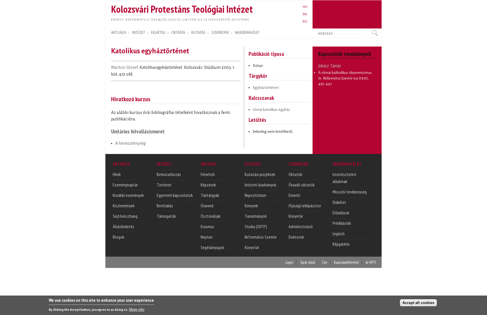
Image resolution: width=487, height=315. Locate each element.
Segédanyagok (212, 247)
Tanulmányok (256, 216)
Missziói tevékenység (350, 192)
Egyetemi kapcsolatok (175, 195)
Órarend (207, 205)
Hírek (117, 174)
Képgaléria (341, 244)
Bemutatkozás (169, 174)
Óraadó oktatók (302, 185)
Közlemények (123, 205)
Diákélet (339, 202)
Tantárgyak (210, 195)
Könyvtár (252, 247)
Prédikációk (342, 223)
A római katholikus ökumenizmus (345, 73)
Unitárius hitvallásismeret (138, 131)
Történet (164, 185)
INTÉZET (138, 33)
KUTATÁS (198, 33)
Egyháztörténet (266, 87)
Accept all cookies (418, 303)
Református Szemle (261, 237)
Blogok (118, 237)
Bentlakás (165, 205)
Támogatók (166, 216)
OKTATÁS (178, 33)
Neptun (206, 237)
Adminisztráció (301, 226)
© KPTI (371, 262)
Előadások (341, 212)
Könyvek (251, 205)
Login (289, 262)
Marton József (124, 67)
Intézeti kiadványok (260, 185)
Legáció (339, 233)
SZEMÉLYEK (220, 33)
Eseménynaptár (125, 185)
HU (305, 7)
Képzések (208, 185)
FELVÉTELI (158, 33)
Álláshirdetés (123, 226)
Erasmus (207, 226)
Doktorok (296, 237)
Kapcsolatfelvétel (346, 262)
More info (136, 309)
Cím (324, 262)
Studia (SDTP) (256, 226)
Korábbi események (128, 195)
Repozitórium (255, 195)
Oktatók (295, 174)
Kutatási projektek (260, 174)
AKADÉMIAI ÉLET (247, 33)
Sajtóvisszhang (125, 216)
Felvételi (208, 174)
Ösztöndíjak (210, 216)
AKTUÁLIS (118, 33)
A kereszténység (130, 143)
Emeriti (294, 195)
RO (305, 21)
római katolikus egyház (271, 109)
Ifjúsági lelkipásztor (305, 205)
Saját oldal (307, 262)
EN (305, 14)
